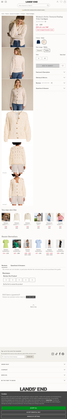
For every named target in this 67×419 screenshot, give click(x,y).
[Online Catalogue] (6, 2)
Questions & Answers (42, 88)
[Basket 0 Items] (65, 2)
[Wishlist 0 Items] (61, 2)
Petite (47, 50)
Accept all (33, 408)
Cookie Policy (49, 400)
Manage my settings (33, 416)
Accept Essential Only (33, 412)
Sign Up (29, 356)
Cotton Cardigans (30, 13)
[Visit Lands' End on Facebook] (59, 354)
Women (7, 13)
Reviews (4, 265)
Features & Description (43, 72)
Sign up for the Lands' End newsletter (11, 351)
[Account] (57, 2)
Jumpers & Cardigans (15, 13)
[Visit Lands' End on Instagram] (52, 354)
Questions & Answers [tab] (18, 265)
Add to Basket (47, 66)
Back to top (33, 307)
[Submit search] (47, 5)
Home (3, 13)
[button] (6, 280)
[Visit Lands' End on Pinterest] (62, 354)
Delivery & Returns (41, 77)
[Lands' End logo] (33, 389)
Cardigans (23, 13)
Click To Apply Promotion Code (45, 30)
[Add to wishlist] (62, 66)
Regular (39, 50)
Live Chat (31, 297)
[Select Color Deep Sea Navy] (38, 42)
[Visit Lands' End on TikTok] (56, 354)
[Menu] (2, 2)
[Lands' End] (32, 2)
